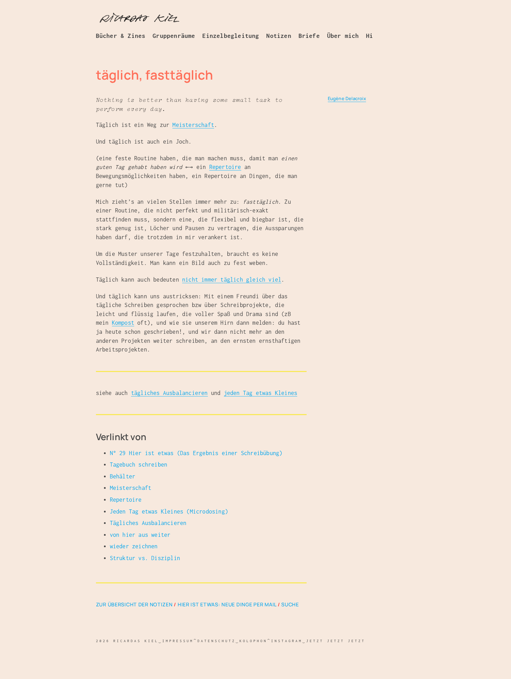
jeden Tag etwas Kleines (261, 393)
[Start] (139, 18)
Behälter (123, 476)
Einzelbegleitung (230, 35)
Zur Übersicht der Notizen (134, 604)
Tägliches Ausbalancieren (148, 523)
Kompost (123, 323)
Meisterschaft (193, 125)
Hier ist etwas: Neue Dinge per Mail (227, 604)
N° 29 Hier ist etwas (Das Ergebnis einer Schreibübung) (196, 453)
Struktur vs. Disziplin (145, 558)
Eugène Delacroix (347, 98)
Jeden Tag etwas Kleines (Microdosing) (169, 511)
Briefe (309, 35)
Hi (369, 35)
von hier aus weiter (140, 535)
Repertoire (225, 167)
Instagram (286, 641)
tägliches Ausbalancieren (169, 393)
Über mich (343, 35)
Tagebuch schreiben (139, 464)
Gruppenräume (174, 35)
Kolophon (253, 641)
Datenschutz (216, 641)
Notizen (278, 35)
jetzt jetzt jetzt (335, 641)
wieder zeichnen (134, 546)
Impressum (178, 641)
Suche (290, 604)
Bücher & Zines (121, 35)
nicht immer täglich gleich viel (231, 279)
